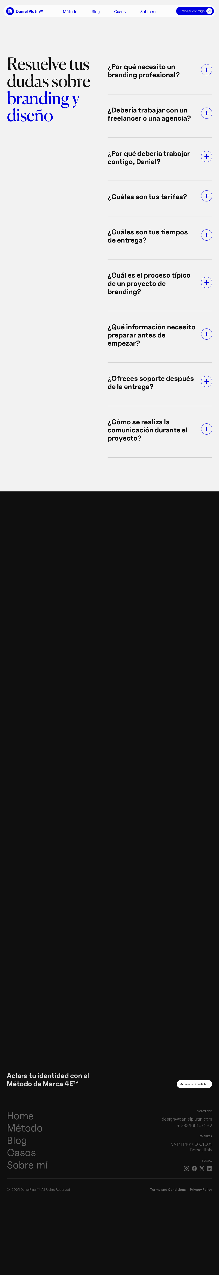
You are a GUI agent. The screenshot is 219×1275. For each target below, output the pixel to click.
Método (25, 1128)
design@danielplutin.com (187, 1119)
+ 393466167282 (194, 1125)
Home (20, 1115)
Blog (17, 1140)
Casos (21, 1152)
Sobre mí (27, 1165)
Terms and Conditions (168, 1190)
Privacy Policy (201, 1190)
